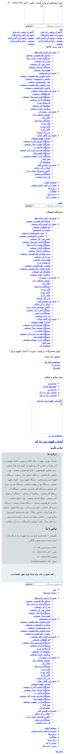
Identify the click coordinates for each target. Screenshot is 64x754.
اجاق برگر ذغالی (42, 168)
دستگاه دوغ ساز (42, 120)
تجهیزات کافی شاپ (47, 319)
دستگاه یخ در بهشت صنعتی (36, 156)
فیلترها (56, 368)
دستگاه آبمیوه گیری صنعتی (36, 141)
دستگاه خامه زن (42, 147)
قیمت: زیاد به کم (48, 395)
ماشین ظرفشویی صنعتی (37, 87)
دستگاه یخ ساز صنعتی (39, 67)
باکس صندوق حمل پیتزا (38, 170)
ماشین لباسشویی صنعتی (37, 79)
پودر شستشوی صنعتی (38, 82)
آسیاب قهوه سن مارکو (49, 441)
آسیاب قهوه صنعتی (40, 138)
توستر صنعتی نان (41, 114)
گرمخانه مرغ (43, 102)
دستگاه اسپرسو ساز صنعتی (36, 96)
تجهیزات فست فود (47, 301)
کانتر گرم (45, 129)
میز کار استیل (43, 132)
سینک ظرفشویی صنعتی (38, 55)
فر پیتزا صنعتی (42, 176)
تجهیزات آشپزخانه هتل (45, 218)
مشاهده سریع (56, 435)
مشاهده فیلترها (52, 362)
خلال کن (46, 117)
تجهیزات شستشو (41, 230)
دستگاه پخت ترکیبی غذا (38, 58)
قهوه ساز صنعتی (41, 70)
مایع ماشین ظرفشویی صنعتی (35, 76)
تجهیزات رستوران (48, 277)
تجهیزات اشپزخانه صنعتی (44, 224)
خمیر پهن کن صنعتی (40, 64)
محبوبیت (52, 383)
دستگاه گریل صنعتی (40, 99)
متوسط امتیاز (50, 386)
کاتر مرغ (45, 123)
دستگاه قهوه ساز (41, 153)
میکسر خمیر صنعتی (40, 108)
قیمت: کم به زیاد (48, 392)
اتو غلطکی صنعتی (41, 93)
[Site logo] (53, 22)
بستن (60, 202)
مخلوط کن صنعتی (41, 105)
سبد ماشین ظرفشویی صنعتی (35, 85)
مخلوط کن (44, 162)
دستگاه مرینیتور (42, 173)
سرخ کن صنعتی (42, 61)
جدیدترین (52, 389)
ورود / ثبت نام (49, 745)
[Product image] (47, 432)
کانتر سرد (45, 126)
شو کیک (46, 159)
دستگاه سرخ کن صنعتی (38, 310)
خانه (57, 351)
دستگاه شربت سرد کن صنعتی (34, 150)
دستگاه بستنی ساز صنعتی (37, 144)
